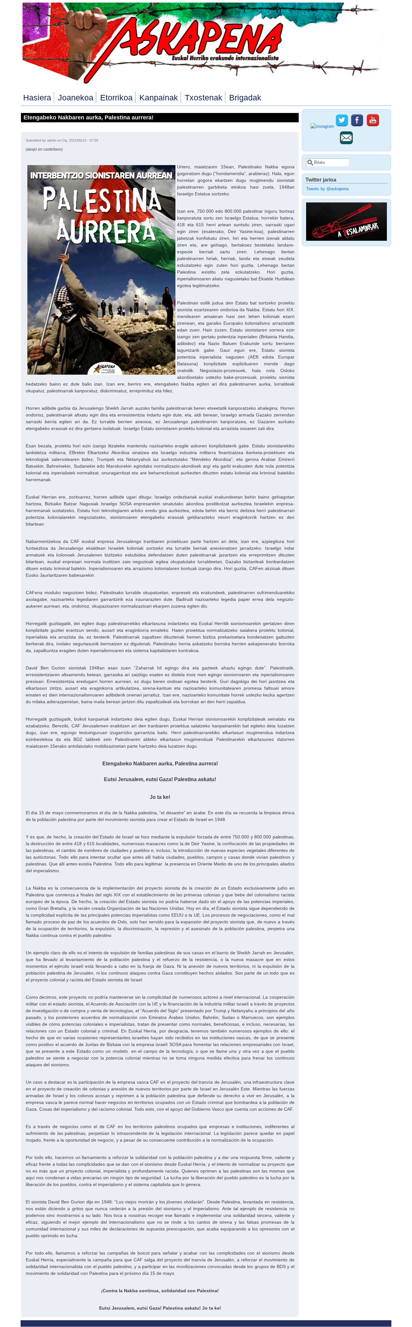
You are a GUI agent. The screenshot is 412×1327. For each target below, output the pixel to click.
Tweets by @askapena (327, 189)
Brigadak (245, 97)
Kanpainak (158, 97)
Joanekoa (75, 97)
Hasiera (37, 97)
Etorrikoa (116, 97)
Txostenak (203, 97)
